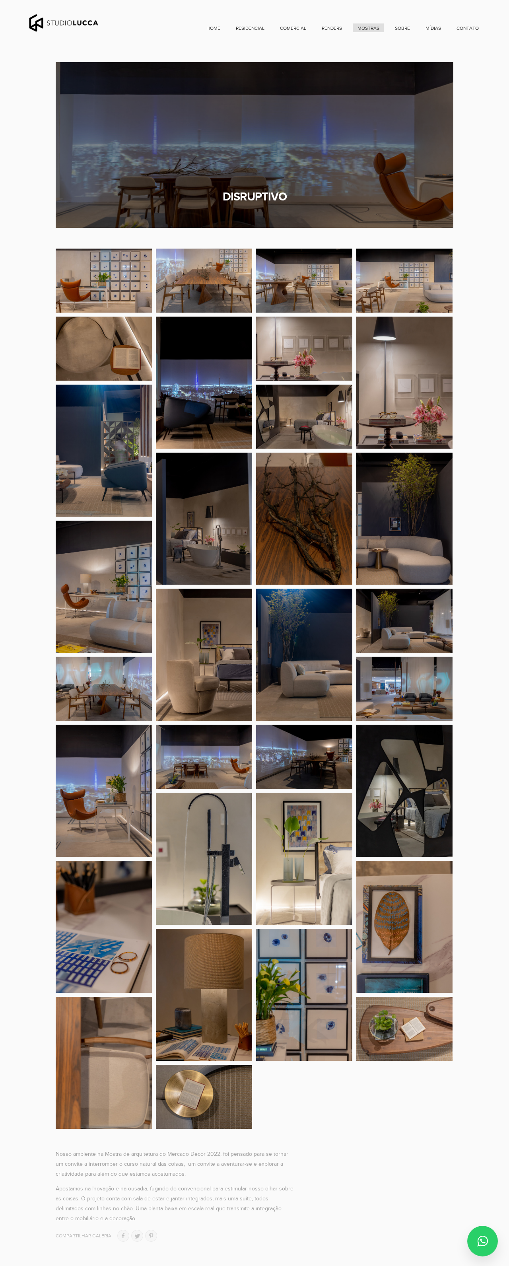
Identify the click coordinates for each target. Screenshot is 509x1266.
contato (468, 28)
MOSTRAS (368, 28)
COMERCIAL (293, 28)
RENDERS (332, 28)
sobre (402, 28)
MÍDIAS (433, 28)
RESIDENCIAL (250, 28)
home (213, 28)
